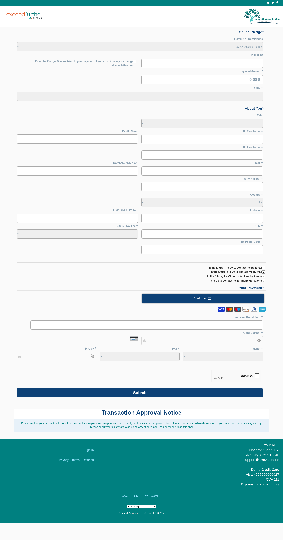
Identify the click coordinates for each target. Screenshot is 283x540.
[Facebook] (277, 2)
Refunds (88, 460)
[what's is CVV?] (86, 348)
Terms (76, 460)
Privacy (64, 460)
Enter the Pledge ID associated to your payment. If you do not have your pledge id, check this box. (84, 63)
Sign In (89, 450)
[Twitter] (273, 2)
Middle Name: (129, 131)
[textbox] (202, 340)
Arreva (135, 513)
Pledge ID (257, 54)
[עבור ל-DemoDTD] (261, 16)
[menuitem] (152, 496)
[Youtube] (268, 2)
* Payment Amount (251, 71)
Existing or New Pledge (248, 39)
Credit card (201, 298)
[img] (259, 340)
